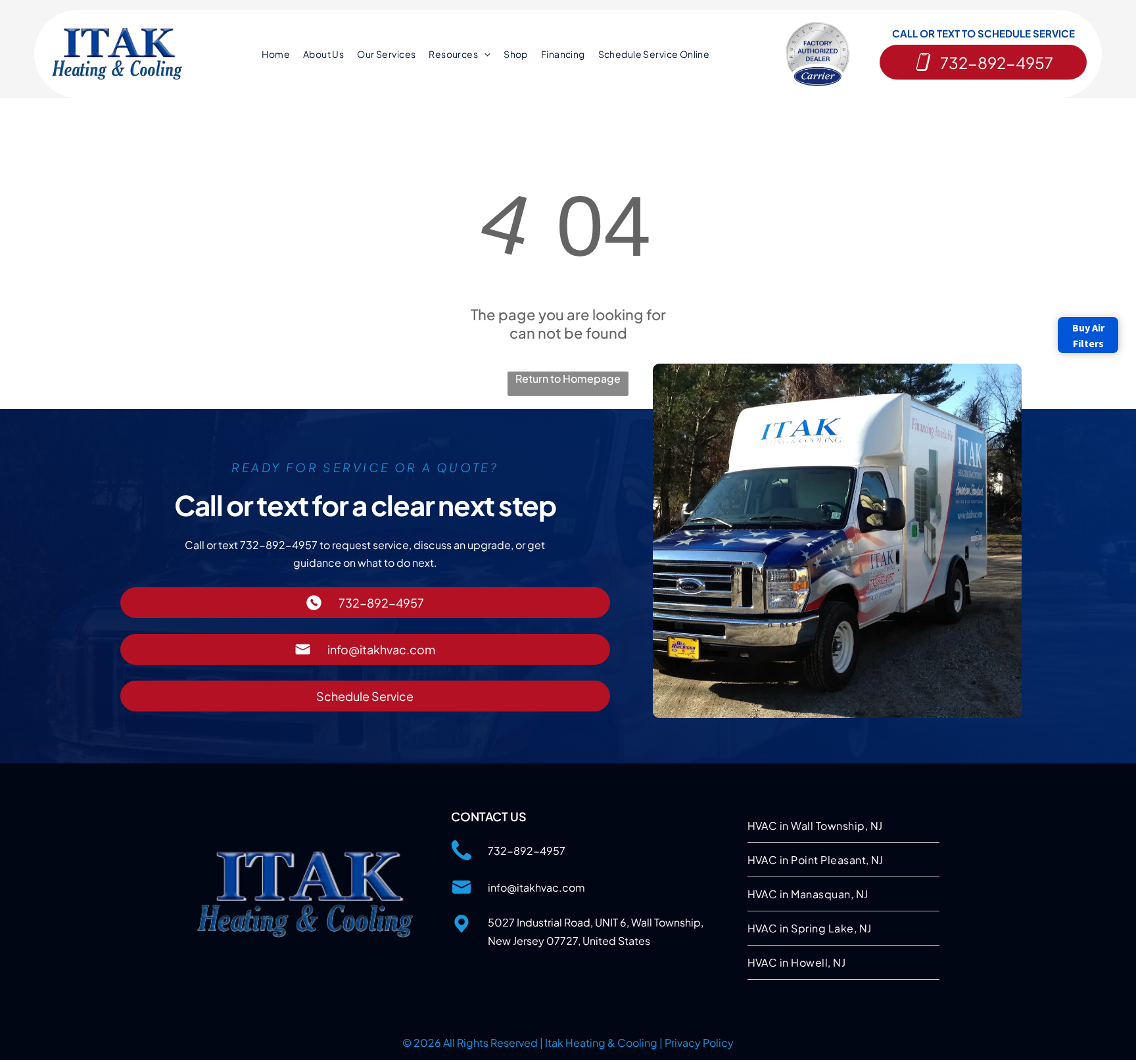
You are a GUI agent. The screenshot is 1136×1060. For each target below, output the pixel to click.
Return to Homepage (568, 378)
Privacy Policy (699, 1042)
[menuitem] (275, 54)
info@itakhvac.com (536, 887)
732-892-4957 (526, 850)
